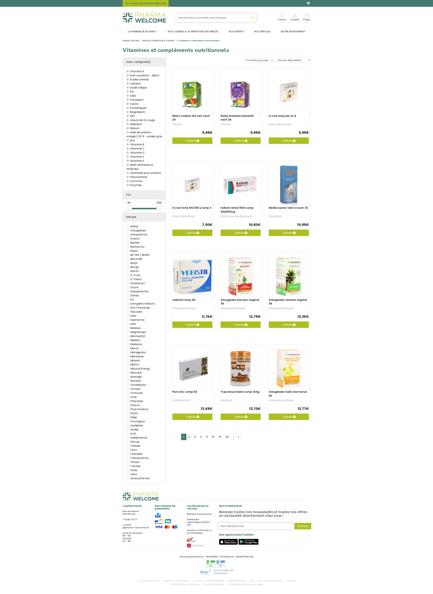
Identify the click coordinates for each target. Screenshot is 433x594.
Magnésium (137, 112)
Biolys (134, 263)
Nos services (262, 31)
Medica (135, 340)
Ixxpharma (137, 320)
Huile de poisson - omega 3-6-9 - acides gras (144, 134)
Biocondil (136, 259)
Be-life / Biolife (140, 255)
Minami (135, 360)
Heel (133, 316)
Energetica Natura (142, 304)
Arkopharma (138, 234)
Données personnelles (270, 580)
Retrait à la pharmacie (199, 514)
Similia (134, 429)
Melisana (136, 344)
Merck (134, 348)
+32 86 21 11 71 (130, 519)
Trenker (135, 466)
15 (220, 437)
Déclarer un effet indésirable (208, 580)
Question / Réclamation (176, 580)
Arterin (135, 239)
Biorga (134, 267)
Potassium (137, 100)
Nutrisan (135, 381)
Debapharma (139, 291)
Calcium (135, 83)
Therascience (139, 458)
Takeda (135, 446)
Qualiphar (136, 425)
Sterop (134, 442)
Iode (133, 96)
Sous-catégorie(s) (138, 62)
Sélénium (136, 124)
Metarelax (137, 356)
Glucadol (136, 312)
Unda (133, 470)
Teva (133, 450)
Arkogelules (138, 230)
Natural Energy (140, 369)
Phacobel (136, 401)
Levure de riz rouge (142, 120)
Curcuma (136, 181)
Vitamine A (137, 71)
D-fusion (136, 279)
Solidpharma (138, 438)
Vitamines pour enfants (145, 173)
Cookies (291, 580)
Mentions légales (237, 580)
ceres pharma (139, 478)
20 (227, 437)
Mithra (134, 364)
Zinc (132, 140)
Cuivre (134, 104)
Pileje (133, 417)
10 (213, 437)
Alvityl (134, 226)
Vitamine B (137, 144)
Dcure (134, 287)
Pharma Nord (139, 409)
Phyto (134, 413)
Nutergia (136, 377)
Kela (133, 324)
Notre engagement (293, 31)
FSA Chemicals (140, 308)
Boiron (134, 271)
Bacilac (135, 243)
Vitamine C (137, 148)
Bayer (134, 251)
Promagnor (137, 421)
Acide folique (138, 88)
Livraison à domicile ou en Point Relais (199, 532)
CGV (252, 580)
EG (132, 299)
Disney (134, 295)
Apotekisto (246, 584)
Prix (128, 195)
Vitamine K (137, 161)
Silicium (135, 128)
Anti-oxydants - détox (144, 75)
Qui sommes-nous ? (149, 580)
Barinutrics (137, 247)
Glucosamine (138, 177)
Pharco (135, 405)
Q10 (132, 116)
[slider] (129, 208)
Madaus (135, 328)
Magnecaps (138, 332)
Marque (131, 217)
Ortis (133, 397)
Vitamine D (137, 153)
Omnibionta (138, 385)
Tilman (134, 462)
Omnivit (135, 389)
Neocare (136, 373)
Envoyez (302, 526)
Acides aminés (139, 79)
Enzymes (136, 185)
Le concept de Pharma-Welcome (145, 3)
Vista (133, 474)
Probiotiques (138, 108)
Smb (133, 434)
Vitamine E (137, 157)
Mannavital (137, 336)
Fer (132, 92)
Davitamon (137, 283)
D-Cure (135, 275)
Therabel (136, 454)
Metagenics (138, 352)
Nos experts (236, 31)
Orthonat (136, 393)
